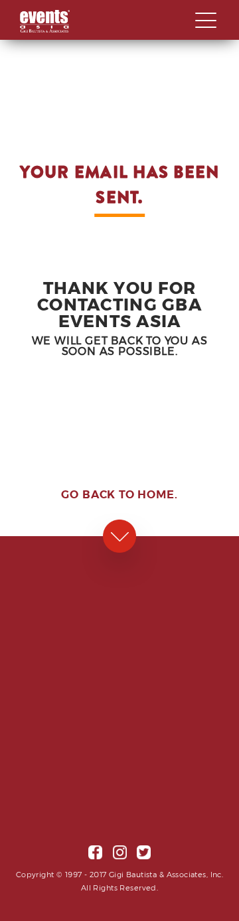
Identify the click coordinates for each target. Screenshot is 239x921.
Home (155, 494)
